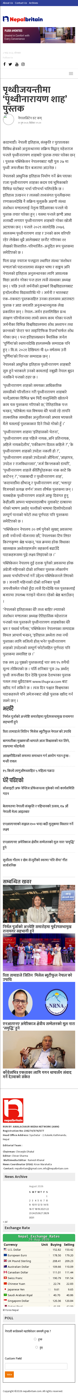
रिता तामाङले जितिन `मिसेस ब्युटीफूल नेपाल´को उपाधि (37, 732)
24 (33, 1213)
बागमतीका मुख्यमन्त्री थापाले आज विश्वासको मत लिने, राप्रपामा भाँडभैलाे (36, 743)
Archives (33, 3)
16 (30, 1209)
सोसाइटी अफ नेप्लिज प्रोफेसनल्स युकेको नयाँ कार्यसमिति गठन (38, 791)
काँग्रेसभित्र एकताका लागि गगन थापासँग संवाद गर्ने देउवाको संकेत (37, 1074)
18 (36, 1209)
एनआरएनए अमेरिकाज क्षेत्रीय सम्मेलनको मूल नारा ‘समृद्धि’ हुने (38, 845)
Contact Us (21, 3)
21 (44, 1209)
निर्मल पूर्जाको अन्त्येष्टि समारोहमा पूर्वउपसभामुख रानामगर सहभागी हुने (38, 719)
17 (33, 1209)
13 (41, 1205)
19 (38, 1209)
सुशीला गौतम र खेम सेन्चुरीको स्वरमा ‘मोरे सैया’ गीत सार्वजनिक (35, 863)
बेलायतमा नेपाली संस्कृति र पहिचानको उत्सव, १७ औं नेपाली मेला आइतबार (35, 809)
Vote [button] (9, 1374)
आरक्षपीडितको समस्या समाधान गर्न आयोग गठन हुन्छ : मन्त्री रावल (36, 758)
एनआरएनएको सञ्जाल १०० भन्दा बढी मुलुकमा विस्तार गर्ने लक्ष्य (38, 827)
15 (47, 1205)
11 (36, 1205)
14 (44, 1205)
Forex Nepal (12, 1310)
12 (38, 1205)
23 (30, 1213)
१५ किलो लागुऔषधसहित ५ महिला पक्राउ (28, 771)
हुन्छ (40, 1339)
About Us (8, 3)
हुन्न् (41, 1347)
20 (41, 1209)
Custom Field (13, 1358)
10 (33, 1205)
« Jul (5, 1222)
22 (47, 1209)
